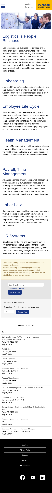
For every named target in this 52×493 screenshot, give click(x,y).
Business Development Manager (15, 419)
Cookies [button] (25, 445)
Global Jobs (25, 465)
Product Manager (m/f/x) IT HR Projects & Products (22, 388)
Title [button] (4, 332)
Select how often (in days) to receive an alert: (22, 307)
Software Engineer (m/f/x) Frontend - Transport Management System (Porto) (20, 338)
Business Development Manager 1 (15, 368)
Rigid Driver (6, 349)
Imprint (25, 455)
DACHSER (25, 460)
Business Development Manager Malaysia (18, 429)
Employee (29, 7)
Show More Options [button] (16, 288)
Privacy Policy (25, 450)
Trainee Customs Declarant (13, 397)
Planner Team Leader (10, 378)
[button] (8, 6)
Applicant (29, 4)
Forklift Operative (9, 359)
